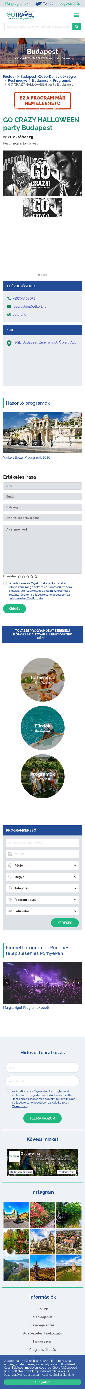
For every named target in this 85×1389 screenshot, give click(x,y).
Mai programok (16, 4)
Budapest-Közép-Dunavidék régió (48, 77)
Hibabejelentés (42, 1325)
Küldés (14, 609)
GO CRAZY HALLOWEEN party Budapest (41, 123)
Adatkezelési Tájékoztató (26, 598)
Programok (62, 81)
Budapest (40, 81)
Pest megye (17, 81)
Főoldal (9, 77)
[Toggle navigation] (76, 15)
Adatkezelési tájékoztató (42, 1333)
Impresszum (42, 1341)
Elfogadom (42, 1382)
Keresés (65, 923)
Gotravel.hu (30, 1153)
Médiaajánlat (42, 1317)
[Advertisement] (42, 248)
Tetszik (23, 1172)
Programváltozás (42, 1350)
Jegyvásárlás (70, 4)
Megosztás (68, 1172)
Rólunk (42, 1309)
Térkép (48, 4)
